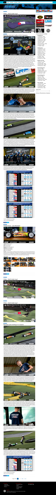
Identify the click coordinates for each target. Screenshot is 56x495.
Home (5, 2)
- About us (5, 486)
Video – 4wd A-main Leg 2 (10, 279)
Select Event (38, 89)
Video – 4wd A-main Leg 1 (10, 303)
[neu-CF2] (15, 259)
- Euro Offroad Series (19, 484)
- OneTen (17, 488)
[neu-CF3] (23, 259)
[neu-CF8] (31, 264)
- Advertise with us (6, 485)
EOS (7, 0)
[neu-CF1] (7, 259)
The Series (15, 2)
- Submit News (6, 484)
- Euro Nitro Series (19, 487)
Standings (11, 2)
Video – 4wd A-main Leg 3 (10, 13)
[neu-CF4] (31, 259)
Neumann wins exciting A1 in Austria (13, 324)
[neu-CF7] (23, 264)
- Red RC (17, 485)
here (12, 220)
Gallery (8, 2)
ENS (12, 0)
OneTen (14, 0)
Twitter (8, 222)
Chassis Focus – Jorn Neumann (11, 225)
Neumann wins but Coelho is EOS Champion (15, 35)
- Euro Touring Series (19, 486)
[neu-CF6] (15, 264)
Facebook (5, 222)
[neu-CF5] (7, 264)
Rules (19, 2)
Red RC (9, 0)
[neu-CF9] (7, 269)
